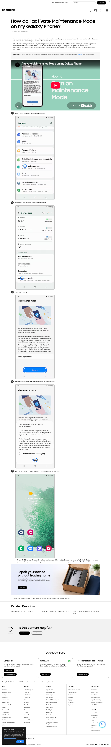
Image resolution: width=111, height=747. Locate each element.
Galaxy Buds (27, 697)
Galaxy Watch (27, 694)
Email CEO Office (50, 717)
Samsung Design (95, 730)
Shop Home (4, 689)
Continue (101, 2)
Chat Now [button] (44, 674)
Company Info (94, 713)
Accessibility (94, 694)
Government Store (6, 710)
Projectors (26, 702)
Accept (20, 741)
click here (80, 54)
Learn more (22, 587)
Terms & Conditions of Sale (29, 744)
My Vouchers (71, 705)
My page (70, 700)
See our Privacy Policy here (10, 738)
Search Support (49, 694)
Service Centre (49, 705)
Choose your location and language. (59, 2)
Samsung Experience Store (8, 722)
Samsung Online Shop (7, 705)
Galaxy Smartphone (28, 689)
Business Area (94, 715)
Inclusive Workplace (95, 697)
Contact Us (49, 715)
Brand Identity (94, 718)
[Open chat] (102, 724)
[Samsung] (8, 10)
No (37, 633)
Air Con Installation (51, 720)
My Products (71, 702)
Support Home (49, 689)
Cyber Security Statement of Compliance (53, 723)
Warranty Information (51, 702)
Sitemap (39, 744)
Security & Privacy (95, 692)
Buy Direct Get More (6, 692)
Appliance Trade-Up (6, 717)
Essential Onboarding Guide (52, 700)
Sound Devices (27, 705)
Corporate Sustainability (96, 702)
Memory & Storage (28, 720)
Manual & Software (50, 692)
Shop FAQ (4, 720)
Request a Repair (83, 674)
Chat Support (9, 670)
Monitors (26, 717)
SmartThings (5, 697)
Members (70, 694)
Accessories (27, 722)
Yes (24, 633)
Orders (70, 697)
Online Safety (94, 705)
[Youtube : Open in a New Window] (105, 745)
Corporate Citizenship (96, 700)
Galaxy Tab (26, 692)
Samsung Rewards (72, 692)
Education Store (5, 702)
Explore (3, 725)
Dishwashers (27, 710)
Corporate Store (5, 712)
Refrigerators (27, 707)
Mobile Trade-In (5, 715)
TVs (25, 700)
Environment (94, 689)
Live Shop (4, 707)
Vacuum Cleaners (28, 715)
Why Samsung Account (74, 689)
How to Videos (49, 697)
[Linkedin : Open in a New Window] (108, 745)
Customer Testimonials (51, 726)
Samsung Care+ (5, 700)
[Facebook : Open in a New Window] (96, 745)
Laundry (26, 712)
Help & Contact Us (10, 674)
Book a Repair (49, 707)
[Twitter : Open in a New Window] (99, 745)
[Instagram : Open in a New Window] (102, 745)
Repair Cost (49, 712)
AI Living (4, 694)
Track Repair (49, 710)
